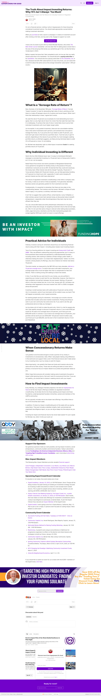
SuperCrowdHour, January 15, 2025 (39, 482)
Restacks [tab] (35, 616)
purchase (35, 35)
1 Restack (38, 597)
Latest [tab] (30, 634)
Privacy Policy (61, 673)
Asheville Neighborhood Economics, (39, 553)
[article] (50, 642)
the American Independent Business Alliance (54, 451)
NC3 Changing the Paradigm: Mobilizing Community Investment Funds (50, 548)
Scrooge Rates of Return (59, 109)
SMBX (27, 252)
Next (71, 607)
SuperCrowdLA (32, 504)
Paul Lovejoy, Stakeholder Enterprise (53, 468)
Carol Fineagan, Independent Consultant (37, 466)
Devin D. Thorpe (32, 19)
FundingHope (34, 451)
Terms (14, 694)
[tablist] (31, 616)
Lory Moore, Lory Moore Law (60, 466)
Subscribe (89, 3)
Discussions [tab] (36, 634)
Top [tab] (27, 634)
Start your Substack (48, 694)
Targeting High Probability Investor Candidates (40, 453)
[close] (64, 649)
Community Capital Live (35, 520)
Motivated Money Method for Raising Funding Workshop (45, 525)
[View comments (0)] (31, 23)
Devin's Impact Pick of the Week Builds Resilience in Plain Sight (42, 638)
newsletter (31, 58)
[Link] (23, 105)
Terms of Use (57, 671)
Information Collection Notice (50, 673)
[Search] (81, 3)
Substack (87, 694)
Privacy (11, 694)
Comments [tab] (28, 616)
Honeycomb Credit (64, 250)
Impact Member (48, 502)
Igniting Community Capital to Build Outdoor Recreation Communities (49, 541)
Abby (70, 451)
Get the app (56, 694)
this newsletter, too (67, 58)
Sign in (97, 3)
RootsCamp (31, 530)
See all (28, 675)
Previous (31, 607)
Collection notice (19, 694)
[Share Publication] (84, 3)
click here (39, 562)
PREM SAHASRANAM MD (34, 669)
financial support (64, 462)
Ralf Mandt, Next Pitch (46, 470)
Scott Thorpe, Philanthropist (63, 470)
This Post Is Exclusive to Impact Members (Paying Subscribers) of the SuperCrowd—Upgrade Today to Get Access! (41, 642)
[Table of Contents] (1, 348)
